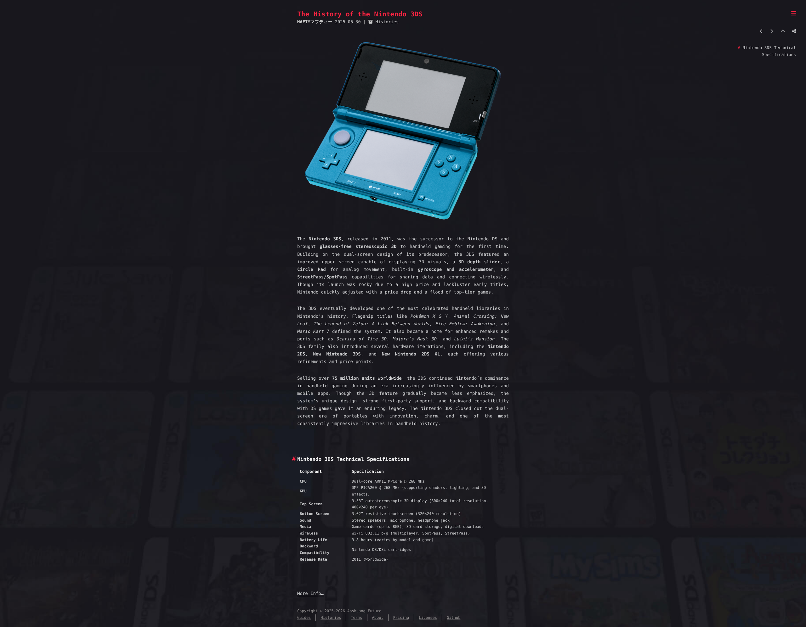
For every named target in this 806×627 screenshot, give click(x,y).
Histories (387, 22)
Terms (356, 617)
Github (453, 617)
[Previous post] (761, 31)
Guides (304, 617)
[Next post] (771, 31)
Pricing (401, 617)
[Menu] (793, 14)
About (377, 617)
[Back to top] (782, 31)
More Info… (310, 593)
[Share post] (794, 31)
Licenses (428, 617)
